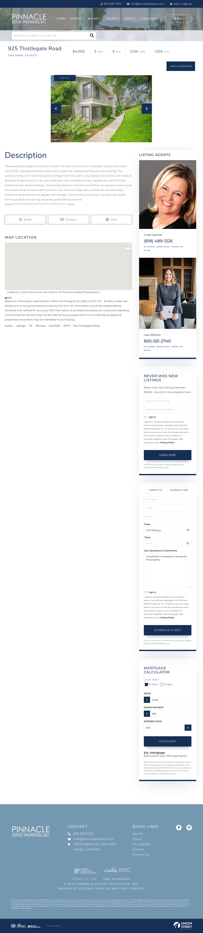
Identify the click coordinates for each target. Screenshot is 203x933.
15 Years (168, 684)
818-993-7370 (112, 4)
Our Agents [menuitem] (150, 18)
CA (30, 325)
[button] (92, 36)
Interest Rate (153, 721)
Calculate (167, 741)
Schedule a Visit (179, 490)
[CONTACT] (181, 66)
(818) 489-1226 (158, 240)
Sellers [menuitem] (112, 18)
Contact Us (155, 490)
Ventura (40, 325)
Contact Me (177, 247)
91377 (66, 325)
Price (147, 693)
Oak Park (54, 325)
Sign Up (187, 3)
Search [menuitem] (75, 18)
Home (9, 325)
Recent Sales (163, 247)
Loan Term (151, 679)
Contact (178, 18)
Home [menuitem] (61, 18)
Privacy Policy (167, 442)
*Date (147, 524)
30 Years (153, 684)
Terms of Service (158, 643)
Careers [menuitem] (138, 849)
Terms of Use (84, 879)
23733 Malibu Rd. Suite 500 (94, 846)
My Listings (149, 247)
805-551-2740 (157, 341)
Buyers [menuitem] (93, 18)
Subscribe (167, 455)
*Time (147, 537)
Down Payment (154, 707)
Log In (176, 3)
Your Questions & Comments (160, 550)
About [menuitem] (129, 18)
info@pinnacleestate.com (147, 4)
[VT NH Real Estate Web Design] (183, 926)
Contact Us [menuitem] (141, 855)
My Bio (147, 250)
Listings (21, 325)
